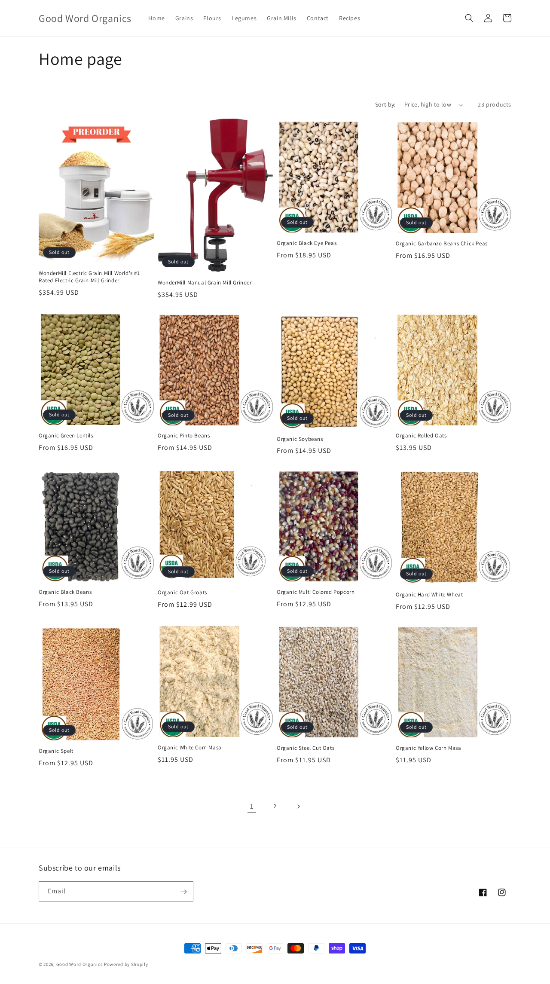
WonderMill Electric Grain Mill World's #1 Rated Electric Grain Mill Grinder (89, 277)
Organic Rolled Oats (421, 435)
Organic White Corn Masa (190, 747)
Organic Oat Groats (182, 592)
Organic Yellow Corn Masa (428, 748)
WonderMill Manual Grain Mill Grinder (205, 282)
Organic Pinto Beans (184, 435)
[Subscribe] (183, 892)
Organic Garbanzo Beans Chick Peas (442, 243)
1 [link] (252, 806)
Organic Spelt (56, 751)
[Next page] (298, 806)
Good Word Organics (79, 964)
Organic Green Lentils (66, 435)
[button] (469, 18)
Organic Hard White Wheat (429, 594)
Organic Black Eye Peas (306, 243)
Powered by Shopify (126, 964)
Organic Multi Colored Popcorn (315, 592)
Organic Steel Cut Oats (305, 748)
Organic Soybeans (300, 439)
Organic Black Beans (65, 592)
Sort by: (385, 104)
